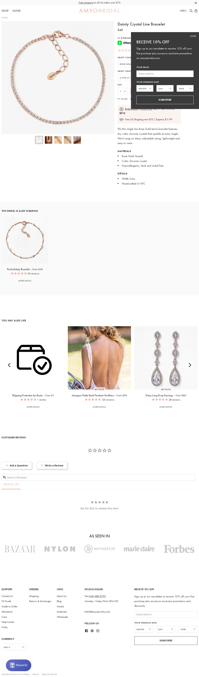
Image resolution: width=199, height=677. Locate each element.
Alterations (7, 611)
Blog (59, 601)
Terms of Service (49, 674)
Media (60, 606)
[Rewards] (18, 665)
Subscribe (166, 640)
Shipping (33, 596)
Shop (5, 10)
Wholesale (62, 617)
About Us (61, 596)
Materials (62, 611)
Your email (142, 67)
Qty (120, 85)
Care (4, 617)
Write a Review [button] (54, 465)
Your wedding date (145, 623)
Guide (16, 10)
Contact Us (7, 596)
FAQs (5, 627)
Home (5, 17)
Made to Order (9, 606)
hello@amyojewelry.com (97, 611)
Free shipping (86, 2)
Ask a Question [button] (19, 465)
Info (183, 10)
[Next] (189, 365)
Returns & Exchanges (40, 601)
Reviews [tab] (8, 484)
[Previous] (9, 365)
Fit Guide (122, 99)
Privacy (35, 674)
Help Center (8, 622)
